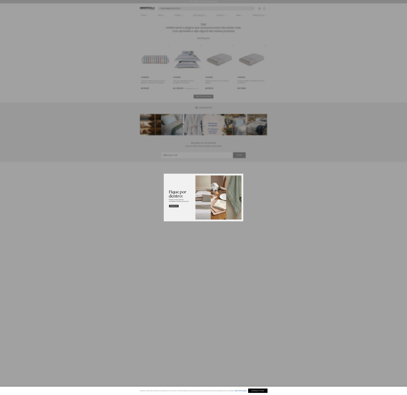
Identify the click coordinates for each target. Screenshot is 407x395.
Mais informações (241, 391)
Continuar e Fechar (257, 391)
